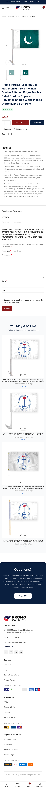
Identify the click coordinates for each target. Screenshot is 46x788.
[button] (21, 375)
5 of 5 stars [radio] (21, 251)
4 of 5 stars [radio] (19, 251)
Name (4, 281)
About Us (7, 665)
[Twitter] (16, 652)
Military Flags (9, 755)
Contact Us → (9, 647)
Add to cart (20, 122)
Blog (5, 670)
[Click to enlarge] (8, 62)
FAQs (6, 702)
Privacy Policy (9, 680)
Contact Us (23, 596)
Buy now (37, 122)
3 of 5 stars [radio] (17, 251)
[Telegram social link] (11, 134)
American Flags (10, 739)
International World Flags (17, 16)
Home (4, 16)
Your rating (6, 251)
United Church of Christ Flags (23, 384)
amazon (8, 764)
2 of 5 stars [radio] (16, 251)
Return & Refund (10, 717)
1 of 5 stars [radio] (14, 251)
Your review (7, 255)
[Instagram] (11, 652)
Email (4, 290)
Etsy (30, 764)
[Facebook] (6, 652)
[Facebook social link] (8, 134)
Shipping (7, 712)
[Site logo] (23, 8)
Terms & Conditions (11, 675)
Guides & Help (9, 707)
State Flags (8, 744)
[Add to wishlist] (25, 375)
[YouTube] (21, 652)
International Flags (11, 749)
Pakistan (32, 16)
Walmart (23, 764)
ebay (15, 764)
